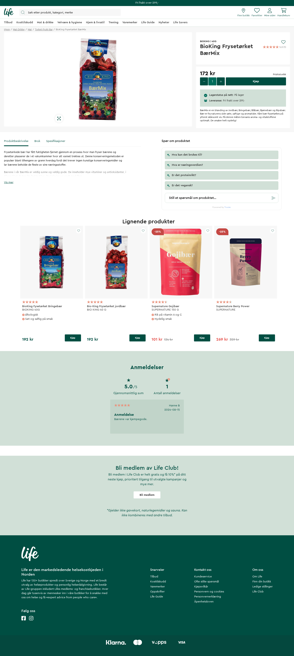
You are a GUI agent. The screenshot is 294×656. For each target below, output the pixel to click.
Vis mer (8, 182)
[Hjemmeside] (8, 12)
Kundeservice (203, 576)
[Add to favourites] (283, 42)
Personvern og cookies (209, 591)
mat (30, 29)
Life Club (258, 591)
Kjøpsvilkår (201, 586)
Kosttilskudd (158, 581)
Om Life (257, 576)
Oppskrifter (157, 591)
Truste (227, 207)
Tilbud (154, 576)
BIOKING (205, 41)
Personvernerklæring (207, 596)
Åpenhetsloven (204, 601)
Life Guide (156, 596)
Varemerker (157, 586)
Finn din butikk (261, 581)
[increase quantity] (221, 81)
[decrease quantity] (204, 81)
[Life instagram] (31, 622)
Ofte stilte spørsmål (206, 581)
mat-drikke (19, 29)
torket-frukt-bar (44, 29)
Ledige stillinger (262, 586)
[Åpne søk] (70, 12)
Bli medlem (147, 495)
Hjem (7, 29)
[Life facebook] (23, 622)
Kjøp (72, 338)
